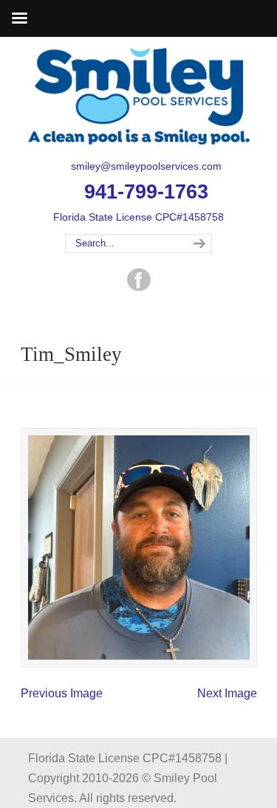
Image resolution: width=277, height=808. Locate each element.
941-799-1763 (146, 192)
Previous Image (62, 693)
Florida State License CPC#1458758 (138, 217)
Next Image (227, 693)
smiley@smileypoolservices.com (146, 166)
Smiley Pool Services (139, 96)
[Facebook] (139, 287)
